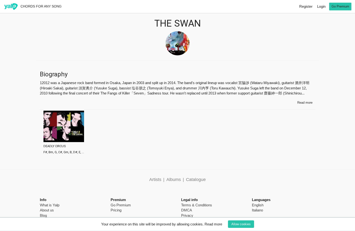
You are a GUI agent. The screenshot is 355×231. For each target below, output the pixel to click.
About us (47, 210)
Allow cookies (241, 224)
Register (305, 6)
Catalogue (196, 179)
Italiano (257, 210)
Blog (43, 215)
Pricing (116, 210)
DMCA (186, 210)
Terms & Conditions (196, 205)
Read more (213, 224)
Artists (155, 179)
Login (321, 6)
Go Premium (340, 6)
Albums (173, 179)
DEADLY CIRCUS (54, 146)
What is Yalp (49, 205)
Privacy (187, 215)
